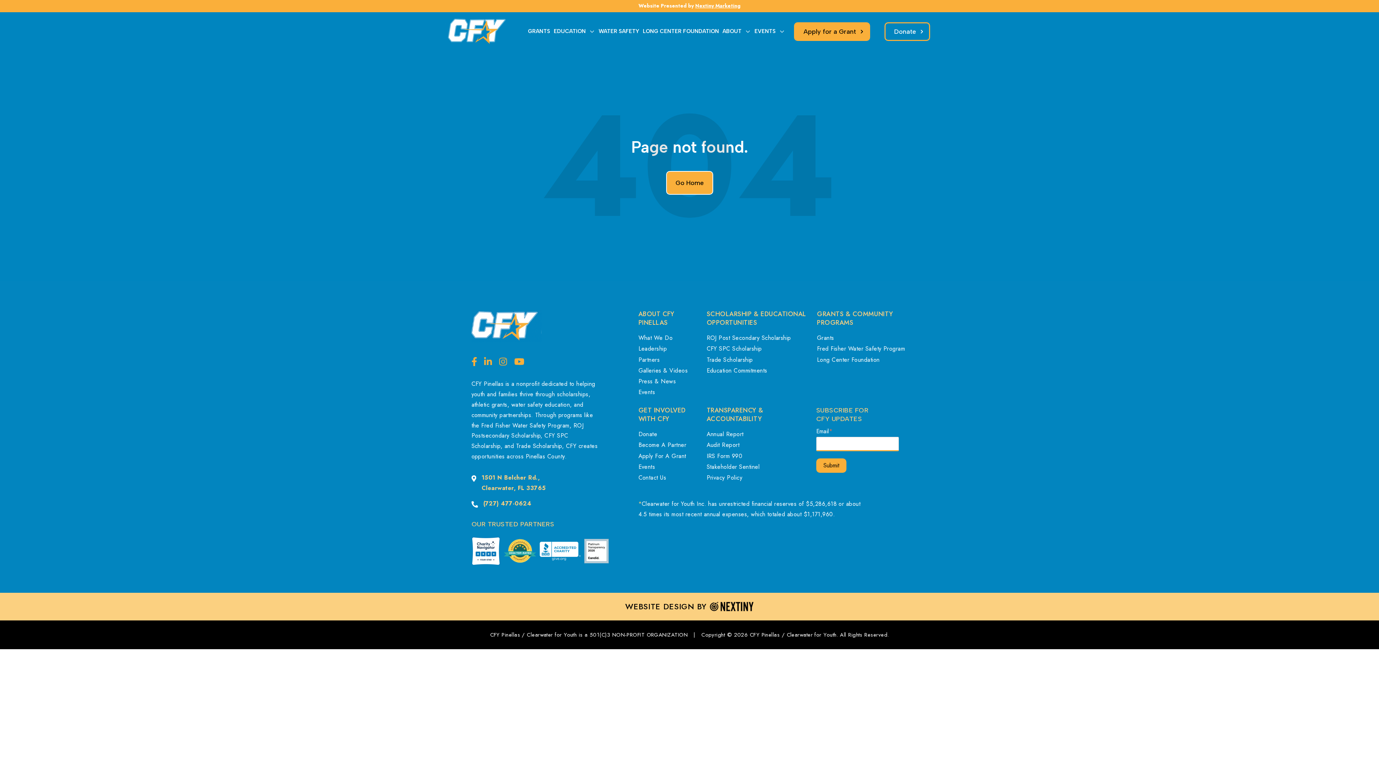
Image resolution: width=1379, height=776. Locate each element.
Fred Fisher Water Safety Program (861, 349)
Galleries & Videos (663, 370)
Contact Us (653, 478)
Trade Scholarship (730, 360)
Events (647, 392)
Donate (648, 434)
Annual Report (725, 434)
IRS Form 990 (725, 456)
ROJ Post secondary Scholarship (749, 338)
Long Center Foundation (848, 360)
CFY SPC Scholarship (734, 349)
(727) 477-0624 (507, 503)
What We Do (656, 338)
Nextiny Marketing (717, 5)
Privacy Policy (725, 478)
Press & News (657, 381)
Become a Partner (663, 445)
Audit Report (723, 445)
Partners (649, 360)
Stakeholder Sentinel (733, 467)
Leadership (653, 349)
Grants (825, 338)
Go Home (689, 183)
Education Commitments (737, 370)
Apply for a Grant (662, 456)
